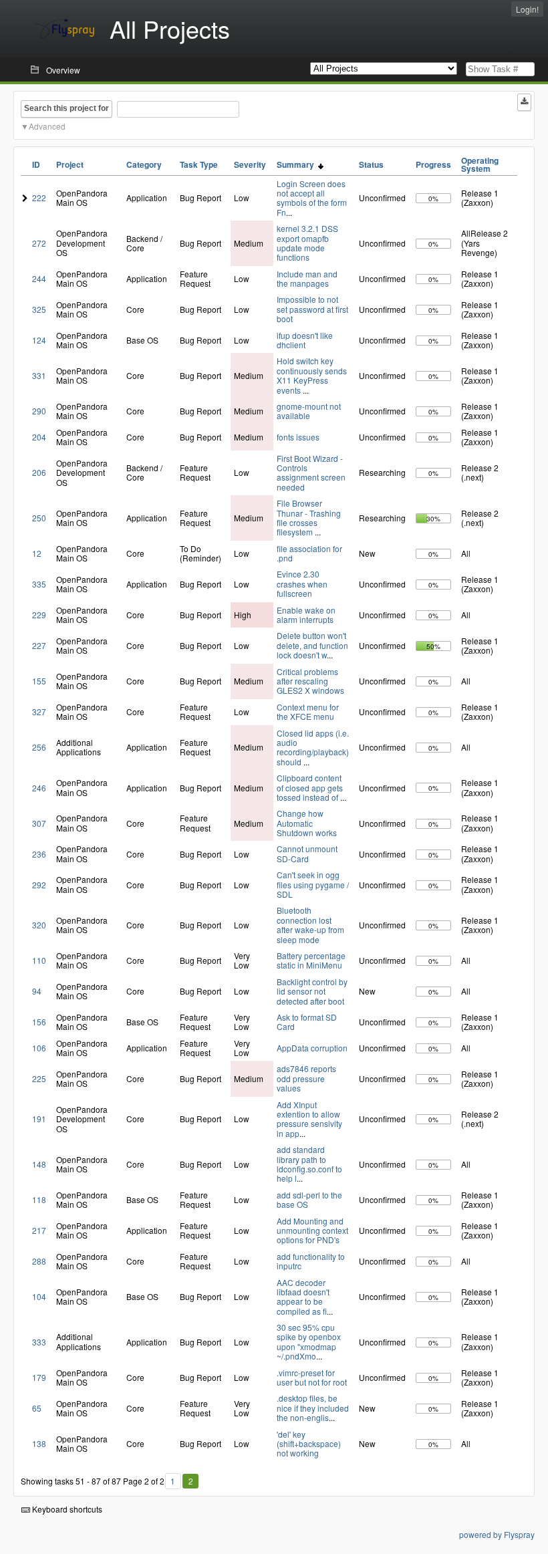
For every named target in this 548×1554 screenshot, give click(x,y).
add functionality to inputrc (311, 1261)
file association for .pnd (309, 553)
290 (39, 410)
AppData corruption (312, 1047)
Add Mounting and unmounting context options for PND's (312, 1230)
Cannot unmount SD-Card (307, 853)
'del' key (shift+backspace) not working (309, 1443)
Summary (297, 164)
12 (36, 553)
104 (39, 1296)
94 (36, 991)
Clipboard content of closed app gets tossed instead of (310, 787)
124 (39, 340)
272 (39, 243)
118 (39, 1199)
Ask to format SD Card (307, 1021)
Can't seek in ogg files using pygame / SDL (313, 884)
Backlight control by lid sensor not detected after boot (312, 991)
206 (39, 472)
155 (39, 680)
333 (39, 1341)
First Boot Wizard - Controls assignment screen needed (311, 472)
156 (39, 1021)
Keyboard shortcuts (66, 1509)
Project (70, 164)
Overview (63, 70)
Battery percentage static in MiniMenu (311, 960)
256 (39, 747)
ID (36, 164)
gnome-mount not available (309, 410)
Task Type (199, 164)
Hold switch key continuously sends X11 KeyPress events (312, 375)
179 (39, 1377)
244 (39, 278)
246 (39, 787)
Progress (433, 164)
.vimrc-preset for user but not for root (312, 1377)
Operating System (480, 164)
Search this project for (66, 108)
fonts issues (298, 436)
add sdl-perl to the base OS (309, 1199)
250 (39, 517)
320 (39, 924)
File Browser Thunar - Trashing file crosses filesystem (309, 517)
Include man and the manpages (307, 278)
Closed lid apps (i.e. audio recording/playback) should (313, 747)
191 (39, 1118)
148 (39, 1164)
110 (39, 960)
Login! (527, 9)
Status (371, 164)
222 (39, 197)
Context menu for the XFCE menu (308, 711)
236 (39, 854)
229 (39, 614)
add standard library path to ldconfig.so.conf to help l (309, 1164)
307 (39, 823)
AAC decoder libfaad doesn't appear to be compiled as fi (303, 1297)
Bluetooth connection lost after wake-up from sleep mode (310, 924)
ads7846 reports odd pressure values (306, 1078)
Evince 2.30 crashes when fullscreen (302, 583)
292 (39, 884)
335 (39, 584)
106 (39, 1047)
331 (39, 375)
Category (144, 164)
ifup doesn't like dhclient (305, 340)
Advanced (47, 126)
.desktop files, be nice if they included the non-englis (313, 1407)
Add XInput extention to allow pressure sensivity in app (309, 1119)
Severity (250, 164)
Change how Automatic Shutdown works (307, 822)
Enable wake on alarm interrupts (306, 614)
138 (39, 1443)
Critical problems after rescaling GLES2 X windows (310, 681)
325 (39, 309)
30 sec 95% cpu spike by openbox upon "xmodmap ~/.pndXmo (309, 1341)
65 (36, 1408)
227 (39, 645)
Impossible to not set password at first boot (312, 308)
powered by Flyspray (497, 1534)
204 (39, 436)
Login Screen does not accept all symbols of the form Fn (312, 198)
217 (39, 1230)
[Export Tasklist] (524, 102)
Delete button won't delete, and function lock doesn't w (312, 645)
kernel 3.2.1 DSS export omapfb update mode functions (307, 243)
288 (39, 1261)
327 (39, 711)
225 (39, 1078)
